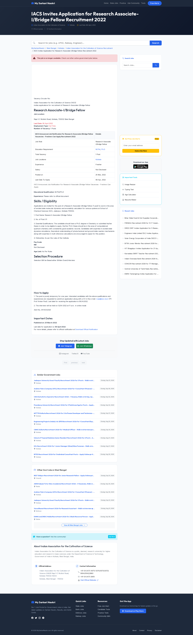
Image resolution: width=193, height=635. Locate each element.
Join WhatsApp (86, 346)
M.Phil (98, 149)
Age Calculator (130, 195)
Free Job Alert (103, 606)
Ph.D (103, 149)
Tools (143, 3)
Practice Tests (103, 613)
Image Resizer (130, 184)
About (134, 630)
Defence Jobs (81, 613)
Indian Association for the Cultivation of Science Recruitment (89, 48)
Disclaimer (158, 630)
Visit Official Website (88, 580)
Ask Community (134, 3)
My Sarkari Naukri (45, 3)
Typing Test (129, 190)
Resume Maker (130, 200)
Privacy (149, 630)
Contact (141, 630)
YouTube (86, 354)
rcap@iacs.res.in (102, 299)
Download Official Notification (86, 329)
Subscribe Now (141, 151)
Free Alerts (154, 3)
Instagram (65, 354)
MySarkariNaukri (37, 48)
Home (106, 3)
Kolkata (61, 48)
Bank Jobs (80, 609)
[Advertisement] (74, 81)
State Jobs (114, 3)
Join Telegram (66, 346)
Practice (123, 3)
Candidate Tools (104, 609)
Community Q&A (104, 616)
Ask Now (112, 536)
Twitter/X (75, 354)
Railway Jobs (81, 616)
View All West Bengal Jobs (73, 525)
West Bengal (51, 48)
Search (155, 43)
